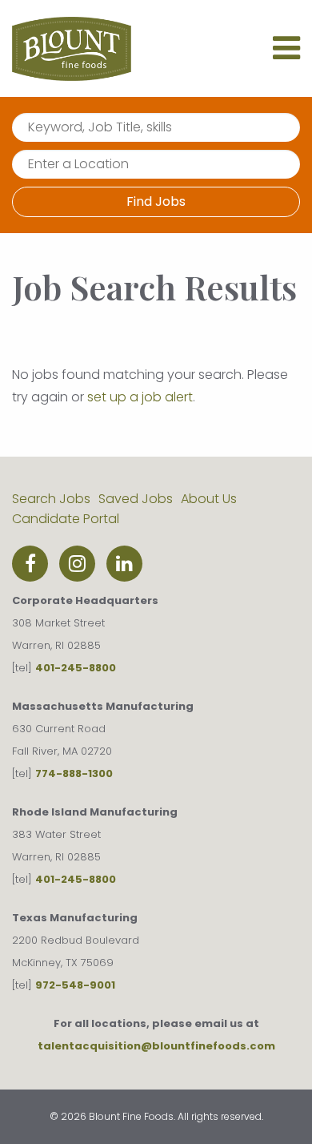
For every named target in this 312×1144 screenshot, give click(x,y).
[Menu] (286, 55)
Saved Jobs (135, 498)
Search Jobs (51, 498)
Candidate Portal (65, 519)
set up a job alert (140, 397)
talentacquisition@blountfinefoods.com (156, 1045)
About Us (209, 498)
